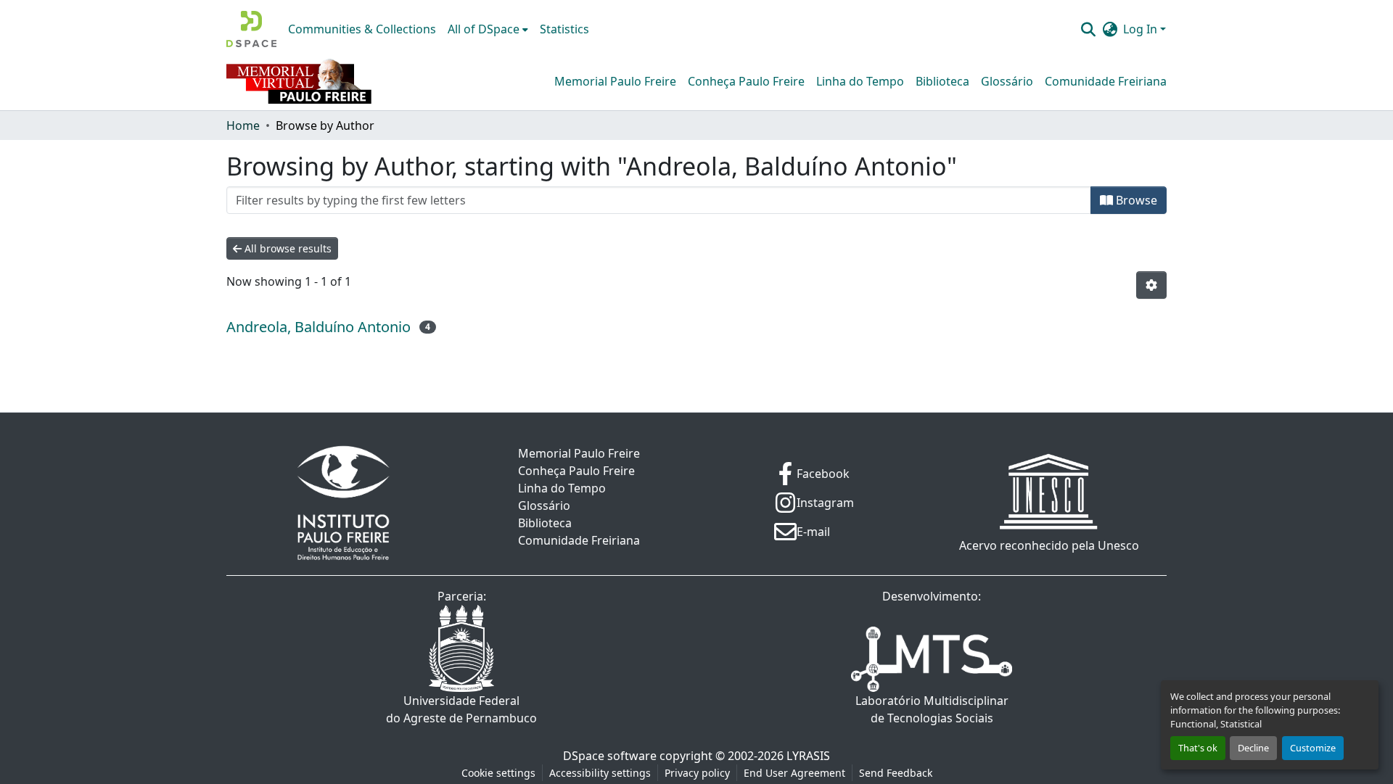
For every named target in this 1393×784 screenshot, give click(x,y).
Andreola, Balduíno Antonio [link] (318, 327)
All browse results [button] (287, 248)
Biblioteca (942, 81)
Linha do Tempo (860, 81)
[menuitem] (488, 29)
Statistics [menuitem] (564, 29)
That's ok (1197, 747)
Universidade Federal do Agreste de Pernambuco (461, 709)
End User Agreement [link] (794, 773)
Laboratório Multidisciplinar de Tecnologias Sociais (931, 709)
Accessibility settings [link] (600, 773)
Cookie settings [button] (498, 773)
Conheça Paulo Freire (746, 81)
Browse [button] (1135, 200)
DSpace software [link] (610, 756)
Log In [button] (1141, 29)
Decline (1253, 747)
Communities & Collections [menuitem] (362, 29)
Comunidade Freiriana (1106, 81)
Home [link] (243, 125)
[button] (251, 29)
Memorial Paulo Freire (615, 81)
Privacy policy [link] (697, 773)
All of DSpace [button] (483, 29)
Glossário (1007, 81)
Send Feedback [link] (895, 773)
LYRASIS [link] (808, 756)
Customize (1313, 747)
